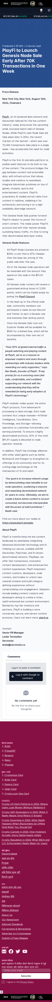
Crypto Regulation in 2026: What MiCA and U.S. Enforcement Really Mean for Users (25, 841)
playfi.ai (43, 617)
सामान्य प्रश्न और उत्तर (11, 887)
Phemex (9, 764)
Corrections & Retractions (16, 928)
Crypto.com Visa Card (17, 793)
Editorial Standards (12, 924)
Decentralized (9, 853)
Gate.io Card (11, 784)
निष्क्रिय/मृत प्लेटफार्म (11, 905)
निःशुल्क (5, 863)
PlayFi (5, 116)
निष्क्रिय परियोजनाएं (10, 910)
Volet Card (10, 789)
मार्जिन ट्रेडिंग (7, 867)
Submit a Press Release (15, 938)
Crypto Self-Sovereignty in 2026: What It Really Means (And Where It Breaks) (25, 814)
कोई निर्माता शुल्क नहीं (11, 872)
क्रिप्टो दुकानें (7, 876)
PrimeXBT (10, 750)
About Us (7, 915)
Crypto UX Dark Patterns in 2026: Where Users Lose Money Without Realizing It (25, 806)
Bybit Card (10, 779)
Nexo (8, 760)
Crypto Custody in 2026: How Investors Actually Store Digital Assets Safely (24, 833)
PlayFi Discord (27, 296)
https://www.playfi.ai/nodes (17, 522)
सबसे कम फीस (8, 858)
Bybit (7, 746)
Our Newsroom (10, 919)
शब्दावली (5, 891)
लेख (3, 901)
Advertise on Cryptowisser (16, 933)
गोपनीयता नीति (8, 896)
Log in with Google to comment (28, 676)
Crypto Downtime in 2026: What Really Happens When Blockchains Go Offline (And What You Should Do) (23, 824)
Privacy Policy (27, 982)
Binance (9, 755)
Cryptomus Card (14, 775)
